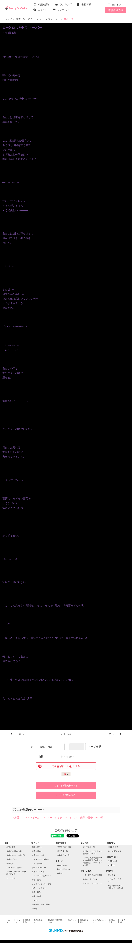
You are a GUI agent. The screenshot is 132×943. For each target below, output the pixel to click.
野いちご (111, 875)
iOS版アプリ (113, 847)
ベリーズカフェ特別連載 (92, 875)
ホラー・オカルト (39, 888)
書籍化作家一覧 (63, 855)
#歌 (101, 817)
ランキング (66, 4)
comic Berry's (62, 865)
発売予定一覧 (62, 851)
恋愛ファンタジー (39, 867)
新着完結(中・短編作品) (15, 855)
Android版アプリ (114, 851)
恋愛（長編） (37, 851)
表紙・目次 (46, 747)
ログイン (116, 4)
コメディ (35, 900)
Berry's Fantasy (63, 869)
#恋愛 (16, 817)
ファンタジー (37, 863)
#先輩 (82, 817)
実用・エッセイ (38, 872)
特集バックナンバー (91, 879)
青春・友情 (36, 880)
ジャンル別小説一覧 (14, 867)
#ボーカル (36, 817)
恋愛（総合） (37, 847)
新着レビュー (11, 859)
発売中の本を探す (64, 847)
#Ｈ (96, 817)
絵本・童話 (36, 896)
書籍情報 (86, 4)
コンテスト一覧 (89, 847)
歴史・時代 (36, 892)
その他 (34, 909)
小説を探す (44, 4)
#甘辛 (90, 817)
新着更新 (10, 863)
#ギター (48, 817)
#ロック (58, 817)
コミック (43, 9)
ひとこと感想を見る (66, 795)
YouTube (111, 865)
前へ (21, 734)
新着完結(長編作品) (14, 851)
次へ (110, 734)
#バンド (25, 817)
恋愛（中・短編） (39, 855)
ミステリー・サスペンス (41, 876)
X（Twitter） (113, 861)
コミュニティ (11, 878)
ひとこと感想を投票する (65, 785)
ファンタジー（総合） (41, 859)
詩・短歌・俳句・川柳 (41, 904)
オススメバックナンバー (92, 883)
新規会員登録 (115, 10)
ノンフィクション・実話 (41, 884)
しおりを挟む (66, 756)
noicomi (60, 873)
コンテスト (63, 9)
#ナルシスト (70, 817)
